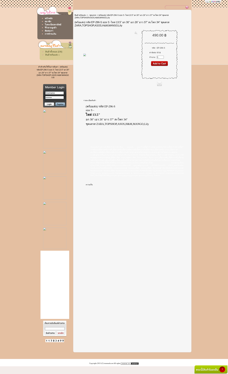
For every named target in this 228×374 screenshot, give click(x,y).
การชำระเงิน (50, 34)
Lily (52, 77)
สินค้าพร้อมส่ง (80, 15)
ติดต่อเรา (49, 31)
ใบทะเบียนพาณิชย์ (53, 24)
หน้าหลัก (49, 18)
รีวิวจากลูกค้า (51, 28)
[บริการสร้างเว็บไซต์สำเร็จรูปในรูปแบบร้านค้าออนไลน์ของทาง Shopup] (130, 363)
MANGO (65, 75)
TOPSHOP (46, 75)
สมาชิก (48, 21)
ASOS (54, 75)
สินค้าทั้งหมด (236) (53, 52)
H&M (59, 75)
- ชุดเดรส (92, 15)
